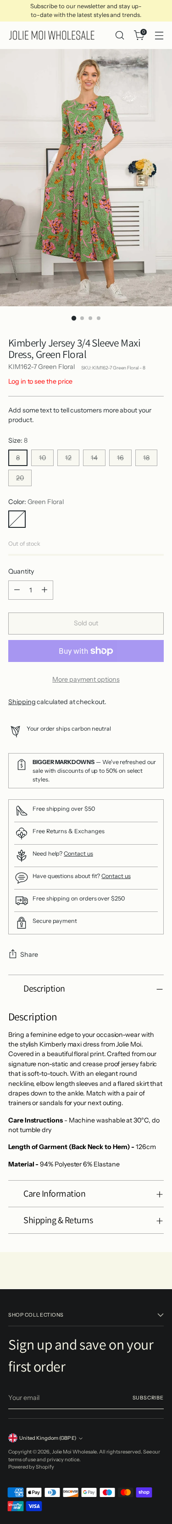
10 (42, 458)
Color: (36, 502)
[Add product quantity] (44, 590)
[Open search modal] (119, 35)
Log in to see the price (40, 381)
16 (120, 458)
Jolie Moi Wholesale (74, 1451)
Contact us (78, 853)
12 (68, 458)
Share (29, 954)
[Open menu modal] (159, 35)
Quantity (20, 571)
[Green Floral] (17, 519)
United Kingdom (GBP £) (47, 1438)
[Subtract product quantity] (17, 590)
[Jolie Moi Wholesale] (51, 35)
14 (94, 458)
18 (146, 458)
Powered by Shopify (31, 1467)
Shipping (21, 702)
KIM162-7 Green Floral (41, 367)
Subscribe (148, 1397)
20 (20, 478)
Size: (18, 440)
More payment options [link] (86, 679)
